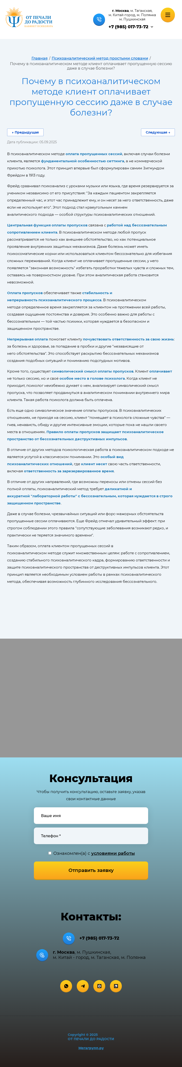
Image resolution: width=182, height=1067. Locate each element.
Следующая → (158, 132)
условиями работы (113, 853)
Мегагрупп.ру (91, 1048)
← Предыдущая (25, 132)
